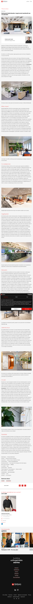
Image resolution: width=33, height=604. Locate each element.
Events (16, 571)
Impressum (23, 596)
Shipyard (16, 573)
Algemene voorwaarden (22, 595)
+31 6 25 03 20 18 (6, 516)
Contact (15, 595)
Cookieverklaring (16, 596)
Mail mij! (4, 520)
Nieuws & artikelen (5, 8)
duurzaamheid (3, 388)
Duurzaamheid (8, 480)
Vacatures (10, 595)
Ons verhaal (5, 595)
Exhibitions (16, 569)
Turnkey (16, 575)
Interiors (2, 480)
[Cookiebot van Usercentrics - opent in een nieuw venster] (28, 294)
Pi (14, 54)
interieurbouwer (28, 64)
